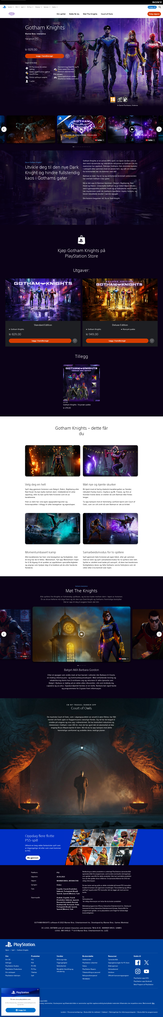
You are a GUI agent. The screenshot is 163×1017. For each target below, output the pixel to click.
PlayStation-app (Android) (143, 981)
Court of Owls (107, 14)
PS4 (32, 963)
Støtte (54, 7)
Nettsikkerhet (61, 966)
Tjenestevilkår (113, 959)
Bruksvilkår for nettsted (92, 1012)
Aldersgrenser (113, 966)
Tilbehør (37, 7)
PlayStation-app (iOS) (141, 978)
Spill (22, 7)
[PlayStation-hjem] (4, 7)
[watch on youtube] (123, 658)
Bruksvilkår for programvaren (148, 1012)
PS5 (16, 7)
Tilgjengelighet (62, 963)
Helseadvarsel (113, 969)
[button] (81, 129)
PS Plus (29, 7)
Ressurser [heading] (112, 956)
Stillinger (8, 963)
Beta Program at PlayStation (143, 984)
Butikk (10, 7)
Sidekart (104, 1012)
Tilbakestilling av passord (91, 972)
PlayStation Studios (12, 966)
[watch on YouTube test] (99, 140)
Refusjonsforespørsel (89, 975)
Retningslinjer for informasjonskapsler (122, 1012)
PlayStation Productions (13, 969)
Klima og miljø (62, 959)
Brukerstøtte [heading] (87, 956)
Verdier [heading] (60, 956)
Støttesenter (86, 959)
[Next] (159, 129)
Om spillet (61, 14)
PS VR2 (33, 966)
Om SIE (7, 959)
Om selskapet (10, 972)
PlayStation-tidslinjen (12, 975)
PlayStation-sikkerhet (89, 963)
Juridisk (63, 1012)
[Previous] (4, 129)
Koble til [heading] (137, 956)
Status (84, 966)
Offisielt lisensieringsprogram (118, 975)
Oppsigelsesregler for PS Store (118, 963)
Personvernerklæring (75, 1012)
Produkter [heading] (35, 956)
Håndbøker (86, 979)
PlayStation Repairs (89, 969)
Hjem (7, 950)
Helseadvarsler (87, 899)
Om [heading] (6, 956)
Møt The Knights (90, 14)
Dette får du (74, 14)
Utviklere (111, 972)
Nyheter (46, 7)
